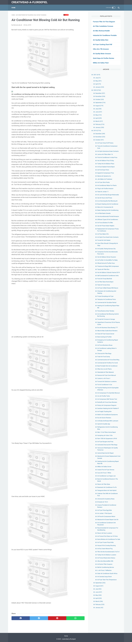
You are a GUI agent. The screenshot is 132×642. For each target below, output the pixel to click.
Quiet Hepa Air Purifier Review (103, 58)
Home (13, 7)
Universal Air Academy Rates (105, 499)
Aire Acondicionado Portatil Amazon (108, 216)
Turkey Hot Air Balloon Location (106, 555)
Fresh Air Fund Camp (103, 356)
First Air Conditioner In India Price (107, 157)
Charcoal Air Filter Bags (104, 353)
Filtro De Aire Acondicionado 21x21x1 (108, 551)
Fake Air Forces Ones (103, 285)
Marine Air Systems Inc (104, 176)
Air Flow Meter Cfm (103, 234)
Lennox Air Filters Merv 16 (105, 154)
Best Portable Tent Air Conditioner (107, 366)
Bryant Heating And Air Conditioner (107, 204)
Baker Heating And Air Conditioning (107, 210)
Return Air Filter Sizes (103, 484)
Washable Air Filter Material (105, 372)
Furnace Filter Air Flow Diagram (104, 22)
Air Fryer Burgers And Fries (105, 441)
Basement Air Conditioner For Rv (107, 487)
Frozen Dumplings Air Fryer (105, 296)
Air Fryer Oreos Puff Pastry (105, 143)
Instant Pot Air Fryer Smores (105, 469)
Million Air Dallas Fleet (101, 63)
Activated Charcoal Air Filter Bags (107, 444)
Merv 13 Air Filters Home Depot (106, 432)
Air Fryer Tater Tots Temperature (107, 579)
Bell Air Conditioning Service (105, 567)
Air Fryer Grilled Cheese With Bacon (107, 288)
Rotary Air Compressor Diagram (106, 405)
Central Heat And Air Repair (105, 453)
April (98, 84)
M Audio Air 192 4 (102, 502)
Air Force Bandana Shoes (104, 345)
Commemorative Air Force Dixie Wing (108, 359)
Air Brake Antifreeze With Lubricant (107, 421)
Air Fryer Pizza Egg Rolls (104, 510)
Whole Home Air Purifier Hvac (106, 263)
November (100, 96)
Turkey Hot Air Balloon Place (105, 163)
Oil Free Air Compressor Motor (106, 516)
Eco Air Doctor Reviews (104, 417)
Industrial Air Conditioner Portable (105, 35)
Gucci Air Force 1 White (104, 473)
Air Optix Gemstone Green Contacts (108, 151)
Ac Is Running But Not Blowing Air (107, 201)
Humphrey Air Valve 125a (104, 435)
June (98, 112)
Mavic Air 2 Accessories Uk (105, 207)
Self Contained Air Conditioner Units (108, 275)
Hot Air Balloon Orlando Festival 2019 (108, 272)
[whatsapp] (75, 618)
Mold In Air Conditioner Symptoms (107, 414)
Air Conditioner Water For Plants (107, 185)
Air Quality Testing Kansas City (106, 248)
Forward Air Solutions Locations (107, 381)
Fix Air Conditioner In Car (104, 384)
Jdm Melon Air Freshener (104, 179)
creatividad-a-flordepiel (29, 2)
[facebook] (20, 618)
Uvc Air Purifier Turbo (103, 396)
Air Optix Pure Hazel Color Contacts (107, 237)
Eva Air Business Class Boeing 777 (107, 327)
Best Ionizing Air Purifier (104, 337)
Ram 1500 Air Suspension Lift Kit (107, 438)
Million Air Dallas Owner (104, 466)
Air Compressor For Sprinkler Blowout (108, 393)
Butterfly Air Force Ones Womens (107, 402)
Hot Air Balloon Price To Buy (105, 160)
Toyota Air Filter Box (103, 269)
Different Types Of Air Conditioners (107, 219)
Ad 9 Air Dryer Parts (103, 170)
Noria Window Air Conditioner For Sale (108, 539)
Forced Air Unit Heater (103, 240)
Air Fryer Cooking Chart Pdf (102, 44)
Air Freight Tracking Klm (104, 411)
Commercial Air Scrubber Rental (106, 302)
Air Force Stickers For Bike (105, 222)
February (99, 124)
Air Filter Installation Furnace (103, 26)
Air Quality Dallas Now (100, 40)
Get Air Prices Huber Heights (105, 225)
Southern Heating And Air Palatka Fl (108, 408)
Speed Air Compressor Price (105, 173)
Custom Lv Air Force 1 (103, 378)
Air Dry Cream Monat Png (104, 548)
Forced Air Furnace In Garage (106, 319)
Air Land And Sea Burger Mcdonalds (108, 194)
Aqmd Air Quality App (103, 424)
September (100, 102)
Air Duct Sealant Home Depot (106, 166)
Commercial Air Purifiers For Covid (107, 363)
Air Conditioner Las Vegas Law (106, 476)
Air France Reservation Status (106, 558)
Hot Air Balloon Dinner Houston (106, 257)
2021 (96, 74)
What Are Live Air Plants (104, 369)
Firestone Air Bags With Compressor (108, 266)
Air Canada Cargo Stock (104, 576)
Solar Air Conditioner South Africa (107, 573)
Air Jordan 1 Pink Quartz (104, 513)
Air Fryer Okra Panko (103, 182)
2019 (97, 130)
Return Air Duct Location (104, 533)
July (98, 78)
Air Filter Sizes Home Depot (105, 282)
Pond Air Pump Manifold (104, 278)
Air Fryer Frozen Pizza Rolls (105, 542)
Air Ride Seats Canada (104, 213)
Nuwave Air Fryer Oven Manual (106, 375)
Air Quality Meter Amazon (102, 54)
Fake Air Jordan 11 (103, 191)
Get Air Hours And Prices (104, 198)
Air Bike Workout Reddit (101, 31)
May (98, 81)
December (100, 93)
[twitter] (39, 618)
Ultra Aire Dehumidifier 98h (105, 561)
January (99, 87)
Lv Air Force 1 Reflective (104, 570)
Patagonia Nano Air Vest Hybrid (106, 490)
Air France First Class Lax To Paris (107, 536)
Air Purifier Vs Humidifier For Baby (107, 260)
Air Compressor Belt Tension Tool (107, 399)
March (99, 121)
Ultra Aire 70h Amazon (101, 49)
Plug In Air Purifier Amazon (105, 188)
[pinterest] (57, 618)
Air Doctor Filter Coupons (104, 564)
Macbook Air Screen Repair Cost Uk (107, 519)
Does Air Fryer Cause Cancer (105, 334)
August (99, 105)
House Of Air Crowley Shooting (106, 545)
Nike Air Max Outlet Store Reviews (107, 330)
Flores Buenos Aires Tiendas (105, 311)
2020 (97, 90)
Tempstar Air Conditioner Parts (106, 299)
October (99, 99)
